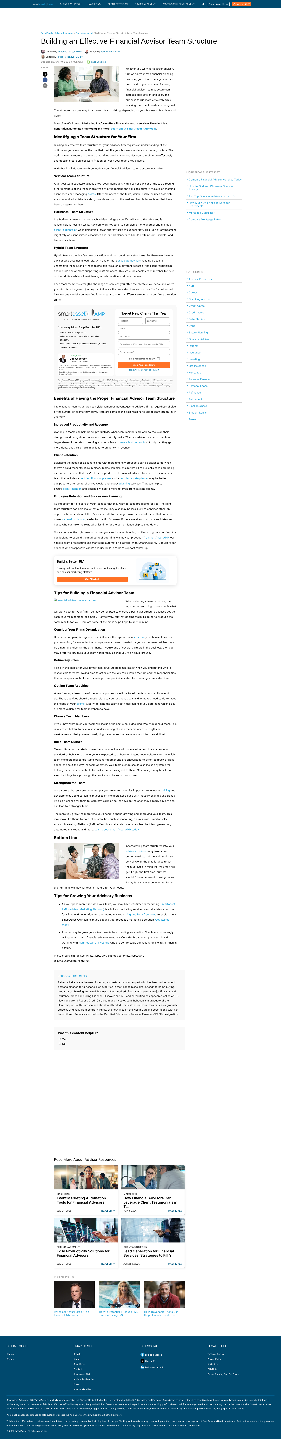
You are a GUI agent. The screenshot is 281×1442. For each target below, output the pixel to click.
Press (76, 1384)
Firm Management (145, 4)
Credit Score (196, 312)
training (165, 790)
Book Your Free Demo (144, 365)
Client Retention (118, 4)
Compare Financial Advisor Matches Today (215, 179)
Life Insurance (197, 365)
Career (193, 292)
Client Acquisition (70, 4)
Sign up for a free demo (141, 914)
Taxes (192, 419)
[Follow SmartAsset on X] (142, 1361)
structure (139, 637)
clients (81, 703)
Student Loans (198, 412)
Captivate (78, 1369)
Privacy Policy (214, 1359)
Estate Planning (198, 332)
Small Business (198, 405)
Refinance (195, 392)
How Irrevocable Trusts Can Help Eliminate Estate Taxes (161, 1313)
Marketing (94, 4)
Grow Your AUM (241, 4)
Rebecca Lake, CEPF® (72, 976)
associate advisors (129, 260)
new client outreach (132, 442)
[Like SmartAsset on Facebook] (142, 1355)
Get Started (92, 579)
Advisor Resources (64, 33)
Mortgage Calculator (201, 212)
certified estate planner (134, 478)
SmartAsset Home (218, 4)
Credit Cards (197, 305)
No (63, 1043)
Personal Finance (199, 379)
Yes (64, 1039)
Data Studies (197, 319)
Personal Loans (198, 385)
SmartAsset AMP (82, 1374)
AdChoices (212, 1364)
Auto (192, 285)
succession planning (73, 519)
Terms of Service (216, 1354)
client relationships (65, 229)
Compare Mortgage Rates (205, 219)
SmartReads (47, 33)
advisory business (136, 851)
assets (92, 194)
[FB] (45, 79)
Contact (10, 1354)
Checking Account (200, 299)
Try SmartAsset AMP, (156, 537)
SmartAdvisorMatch (83, 1389)
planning (124, 483)
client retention (72, 488)
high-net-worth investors (94, 942)
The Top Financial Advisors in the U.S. (212, 196)
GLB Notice (213, 1369)
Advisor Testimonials (84, 1379)
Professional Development (178, 4)
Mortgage (195, 372)
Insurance (195, 352)
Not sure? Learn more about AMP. (144, 370)
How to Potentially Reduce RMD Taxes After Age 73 (119, 1313)
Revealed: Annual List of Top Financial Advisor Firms (71, 1313)
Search (77, 1354)
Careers (10, 1359)
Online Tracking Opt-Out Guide (223, 1374)
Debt (192, 325)
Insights (193, 345)
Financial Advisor (199, 339)
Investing (194, 359)
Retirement (195, 399)
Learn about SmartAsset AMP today (133, 128)
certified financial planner (95, 478)
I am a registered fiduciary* (141, 358)
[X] (45, 74)
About (77, 1359)
